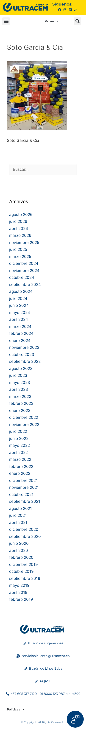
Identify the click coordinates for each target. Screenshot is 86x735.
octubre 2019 (21, 571)
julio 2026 (18, 221)
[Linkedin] (70, 9)
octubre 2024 (21, 277)
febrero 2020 (21, 557)
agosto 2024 (21, 291)
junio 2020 (19, 543)
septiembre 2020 (25, 536)
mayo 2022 (19, 445)
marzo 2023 (20, 396)
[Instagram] (64, 9)
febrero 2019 (21, 599)
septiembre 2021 (24, 501)
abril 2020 (18, 550)
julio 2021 (18, 515)
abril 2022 (18, 452)
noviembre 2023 (24, 347)
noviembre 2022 (24, 424)
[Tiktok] (75, 9)
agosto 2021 (20, 508)
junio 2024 (19, 305)
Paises (50, 21)
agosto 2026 (21, 214)
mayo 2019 (19, 585)
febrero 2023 (21, 403)
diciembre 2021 (23, 480)
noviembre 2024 (24, 270)
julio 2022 (18, 431)
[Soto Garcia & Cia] (37, 128)
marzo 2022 (20, 459)
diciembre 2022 (23, 417)
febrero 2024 (21, 333)
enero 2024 (20, 340)
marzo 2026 (20, 235)
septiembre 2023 (25, 361)
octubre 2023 (21, 354)
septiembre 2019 (24, 578)
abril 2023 (18, 389)
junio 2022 (18, 438)
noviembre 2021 (24, 487)
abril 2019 (18, 592)
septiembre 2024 (25, 284)
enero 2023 (20, 410)
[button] (6, 21)
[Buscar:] (43, 169)
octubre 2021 (21, 494)
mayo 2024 (19, 312)
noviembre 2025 (24, 242)
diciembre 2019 (23, 564)
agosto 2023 (21, 368)
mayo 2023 (19, 382)
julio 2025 (18, 249)
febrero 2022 (21, 466)
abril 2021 (18, 522)
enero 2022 (19, 473)
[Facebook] (59, 9)
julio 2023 (18, 375)
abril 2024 (18, 319)
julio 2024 (18, 298)
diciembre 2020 (23, 529)
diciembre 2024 (23, 263)
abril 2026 (18, 228)
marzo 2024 (20, 326)
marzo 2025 (20, 256)
